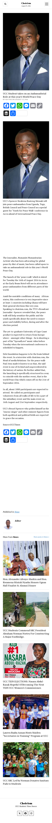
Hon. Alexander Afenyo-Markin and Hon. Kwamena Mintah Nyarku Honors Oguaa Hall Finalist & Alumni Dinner (25, 582)
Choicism (26, 3)
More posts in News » (41, 537)
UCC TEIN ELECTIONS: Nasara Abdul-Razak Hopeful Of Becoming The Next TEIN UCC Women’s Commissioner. (23, 684)
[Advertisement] (26, 235)
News (17, 511)
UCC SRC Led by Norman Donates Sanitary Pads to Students (26, 782)
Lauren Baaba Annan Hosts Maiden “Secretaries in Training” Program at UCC (25, 734)
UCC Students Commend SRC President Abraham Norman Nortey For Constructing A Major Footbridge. (26, 633)
